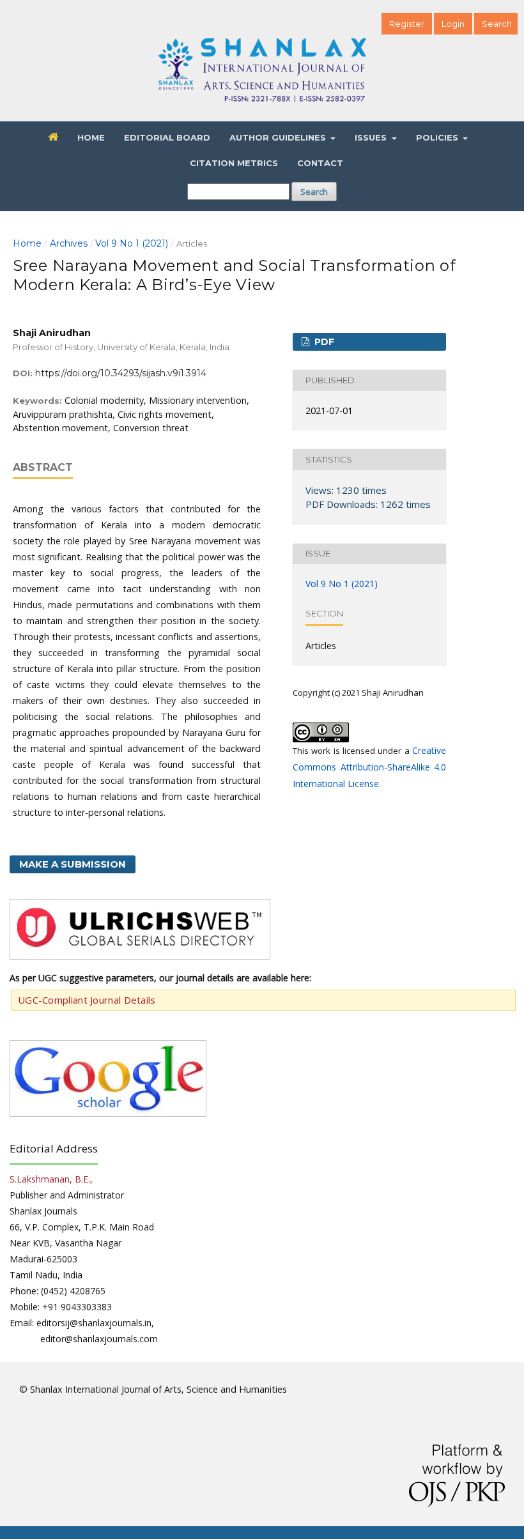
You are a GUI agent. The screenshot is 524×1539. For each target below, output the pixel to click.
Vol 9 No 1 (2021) (131, 243)
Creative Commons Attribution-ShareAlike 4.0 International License (369, 767)
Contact (320, 163)
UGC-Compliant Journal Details (87, 999)
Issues (372, 137)
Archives (69, 243)
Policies (438, 137)
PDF (323, 342)
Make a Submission (72, 864)
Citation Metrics (234, 163)
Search (314, 191)
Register (406, 24)
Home (91, 137)
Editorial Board (167, 137)
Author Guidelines (278, 137)
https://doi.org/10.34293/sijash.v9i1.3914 (120, 373)
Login (453, 24)
